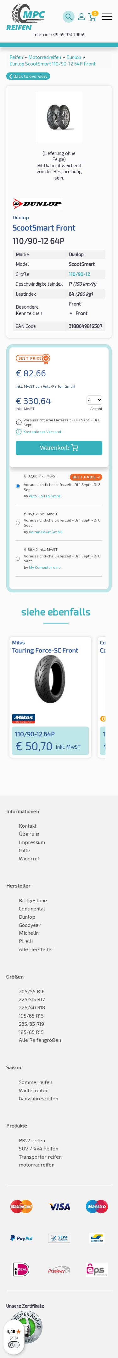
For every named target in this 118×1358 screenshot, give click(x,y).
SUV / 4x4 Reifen (38, 1148)
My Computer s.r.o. (45, 567)
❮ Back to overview (28, 76)
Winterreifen (33, 1090)
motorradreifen (36, 1164)
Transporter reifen (40, 1157)
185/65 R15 (31, 1032)
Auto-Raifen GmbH (44, 496)
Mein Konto (81, 16)
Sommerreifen (35, 1082)
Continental (32, 908)
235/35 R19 (31, 1024)
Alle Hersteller (36, 949)
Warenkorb (55, 447)
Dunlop (27, 917)
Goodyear (30, 925)
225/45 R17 (32, 999)
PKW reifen (32, 1140)
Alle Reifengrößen (40, 1040)
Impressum (32, 842)
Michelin (29, 933)
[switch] (14, 1344)
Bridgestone (33, 900)
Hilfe (24, 850)
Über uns (29, 834)
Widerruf (29, 858)
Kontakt (28, 826)
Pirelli (26, 941)
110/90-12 (79, 274)
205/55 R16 (32, 991)
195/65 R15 (31, 1016)
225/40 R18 (32, 1007)
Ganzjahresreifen (38, 1098)
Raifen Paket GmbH (45, 531)
